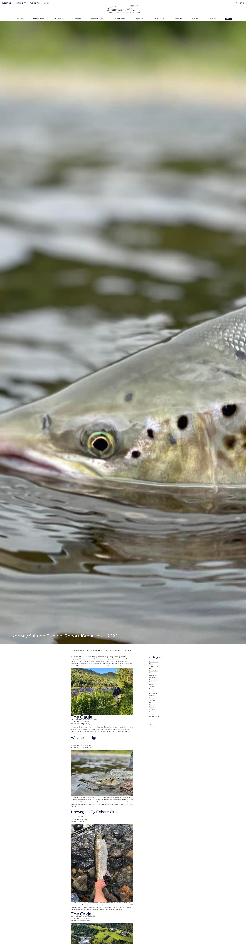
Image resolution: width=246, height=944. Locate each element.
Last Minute (140, 19)
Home (73, 650)
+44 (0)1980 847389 (20, 3)
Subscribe (6, 3)
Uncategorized (154, 716)
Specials (178, 19)
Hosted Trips (119, 19)
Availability (160, 19)
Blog (228, 19)
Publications (36, 3)
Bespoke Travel (97, 19)
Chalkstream (59, 19)
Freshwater (38, 19)
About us (211, 19)
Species (78, 19)
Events (195, 19)
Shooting (152, 709)
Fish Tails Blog (83, 650)
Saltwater (19, 19)
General (151, 698)
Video (46, 3)
